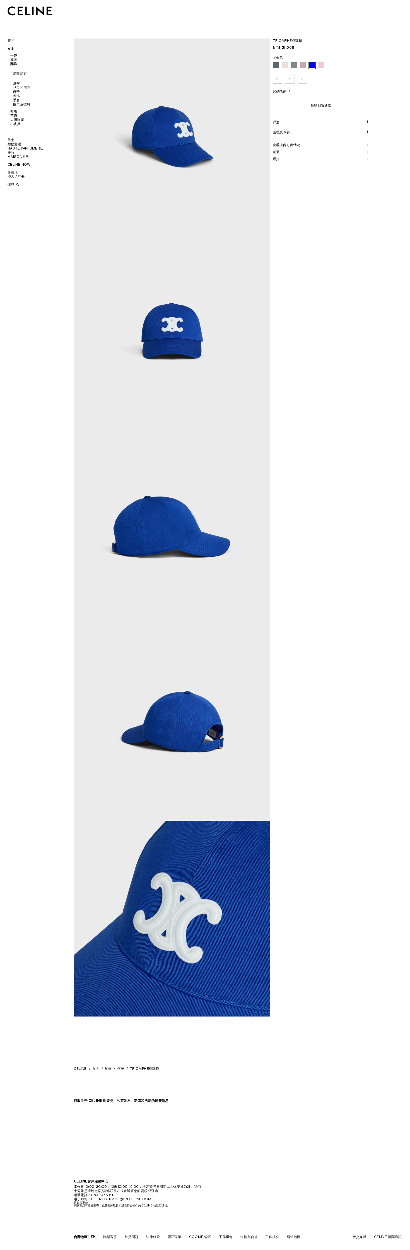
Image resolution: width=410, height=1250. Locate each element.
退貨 (276, 159)
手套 (16, 100)
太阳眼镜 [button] (17, 119)
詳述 (276, 122)
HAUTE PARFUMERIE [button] (25, 148)
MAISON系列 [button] (18, 157)
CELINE (80, 1068)
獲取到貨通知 (321, 105)
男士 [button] (11, 140)
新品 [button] (11, 40)
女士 (95, 1068)
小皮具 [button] (15, 124)
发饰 (16, 96)
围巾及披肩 (21, 104)
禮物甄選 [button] (14, 144)
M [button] (289, 79)
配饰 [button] (13, 64)
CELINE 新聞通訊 (388, 1237)
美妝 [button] (11, 152)
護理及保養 (281, 132)
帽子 (16, 92)
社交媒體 (359, 1237)
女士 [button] (11, 48)
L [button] (302, 79)
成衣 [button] (13, 59)
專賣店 (13, 172)
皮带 (16, 83)
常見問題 (131, 1237)
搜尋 (11, 184)
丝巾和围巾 (21, 87)
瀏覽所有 (20, 73)
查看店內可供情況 (286, 145)
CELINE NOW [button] (19, 164)
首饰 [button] (13, 115)
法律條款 (153, 1237)
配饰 (108, 1068)
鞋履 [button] (13, 111)
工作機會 (226, 1237)
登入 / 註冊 (16, 176)
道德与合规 (249, 1237)
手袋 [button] (13, 55)
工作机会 (272, 1237)
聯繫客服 (110, 1237)
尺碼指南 (279, 91)
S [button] (277, 79)
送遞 (276, 152)
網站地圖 (293, 1237)
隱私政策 (174, 1237)
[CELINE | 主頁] (30, 10)
